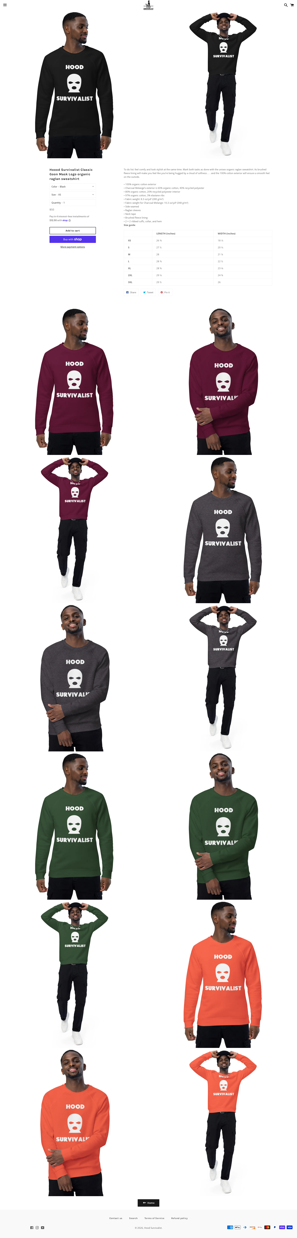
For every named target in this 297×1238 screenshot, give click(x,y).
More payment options (72, 246)
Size (54, 194)
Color (54, 186)
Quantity (56, 202)
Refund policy (179, 1218)
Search (133, 1218)
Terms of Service (154, 1218)
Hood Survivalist (153, 1227)
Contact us (116, 1218)
